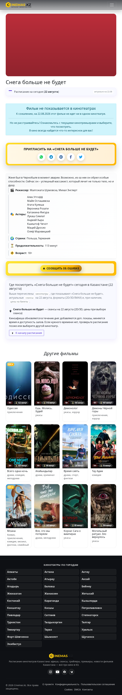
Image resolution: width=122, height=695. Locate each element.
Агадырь (13, 586)
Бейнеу (86, 586)
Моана (11, 531)
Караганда (51, 600)
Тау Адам (97, 471)
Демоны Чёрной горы (102, 409)
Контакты (87, 689)
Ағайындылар (43, 471)
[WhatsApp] (41, 157)
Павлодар (13, 615)
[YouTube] (57, 672)
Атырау (49, 579)
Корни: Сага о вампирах (72, 532)
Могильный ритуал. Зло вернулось (99, 534)
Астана (49, 572)
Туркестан (13, 622)
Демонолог (71, 408)
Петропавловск (92, 608)
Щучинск (88, 637)
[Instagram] (50, 672)
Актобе (12, 579)
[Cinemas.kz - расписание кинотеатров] (18, 4)
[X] (81, 157)
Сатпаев (49, 615)
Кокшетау (13, 608)
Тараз (48, 629)
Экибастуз (14, 644)
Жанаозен (51, 593)
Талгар (86, 622)
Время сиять (71, 471)
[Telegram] (51, 157)
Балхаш (49, 586)
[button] (61, 45)
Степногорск (90, 615)
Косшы (49, 608)
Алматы (12, 572)
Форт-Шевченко (18, 637)
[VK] (61, 157)
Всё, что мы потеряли (42, 532)
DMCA (77, 689)
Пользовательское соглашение (98, 684)
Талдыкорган (53, 622)
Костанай (13, 600)
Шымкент (51, 637)
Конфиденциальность (67, 684)
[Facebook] (71, 157)
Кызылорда (89, 600)
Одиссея (12, 408)
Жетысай (88, 593)
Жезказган (14, 593)
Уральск (87, 629)
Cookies (68, 689)
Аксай (86, 579)
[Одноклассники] (71, 672)
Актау (85, 572)
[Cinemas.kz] (61, 655)
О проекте (48, 684)
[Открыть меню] (111, 5)
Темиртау (13, 629)
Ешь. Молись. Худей (43, 409)
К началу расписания (28, 333)
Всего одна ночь (17, 471)
